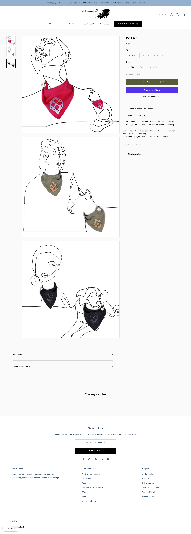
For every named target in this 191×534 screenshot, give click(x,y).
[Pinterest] (139, 144)
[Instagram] (89, 459)
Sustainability (89, 24)
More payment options (152, 96)
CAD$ (161, 14)
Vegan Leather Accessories (93, 501)
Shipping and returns (21, 366)
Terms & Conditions (150, 488)
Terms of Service (149, 492)
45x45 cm (158, 55)
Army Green (154, 67)
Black (142, 67)
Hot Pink (131, 67)
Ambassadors (148, 474)
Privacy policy (148, 483)
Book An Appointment (91, 474)
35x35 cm (145, 55)
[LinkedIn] (108, 459)
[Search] (177, 14)
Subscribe (95, 451)
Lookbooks (73, 24)
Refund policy (148, 497)
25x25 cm (131, 55)
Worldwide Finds (128, 24)
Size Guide (17, 354)
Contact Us (104, 24)
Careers (145, 479)
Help (84, 497)
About (51, 24)
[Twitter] (136, 144)
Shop (62, 24)
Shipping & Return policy (92, 488)
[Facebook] (133, 144)
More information (134, 154)
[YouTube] (102, 459)
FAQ (84, 492)
